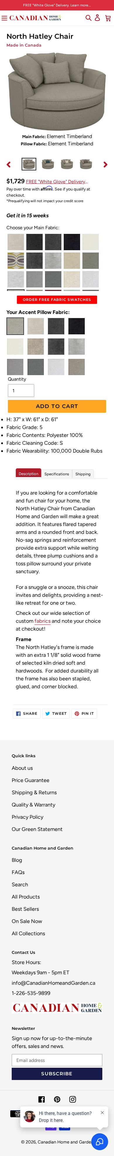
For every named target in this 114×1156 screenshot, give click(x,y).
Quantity (17, 379)
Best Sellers (25, 909)
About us (22, 768)
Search (20, 884)
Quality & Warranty (33, 805)
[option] (29, 164)
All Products (26, 897)
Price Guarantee (30, 780)
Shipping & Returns (34, 792)
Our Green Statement (37, 829)
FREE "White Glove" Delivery (55, 181)
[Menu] (4, 17)
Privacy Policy (27, 817)
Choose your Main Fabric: (32, 227)
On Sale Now (27, 921)
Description (28, 474)
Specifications (56, 474)
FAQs (18, 872)
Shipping (83, 474)
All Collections (28, 933)
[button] (16, 242)
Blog (17, 860)
